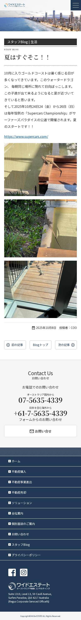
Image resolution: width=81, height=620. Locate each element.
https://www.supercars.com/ (26, 136)
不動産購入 (19, 471)
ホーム (16, 461)
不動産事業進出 (22, 482)
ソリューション (22, 503)
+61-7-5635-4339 (40, 413)
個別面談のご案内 (23, 524)
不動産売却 (19, 492)
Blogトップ (40, 345)
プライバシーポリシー (26, 555)
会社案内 (17, 513)
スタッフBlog (21, 544)
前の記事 (17, 345)
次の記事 (64, 345)
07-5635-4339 (40, 400)
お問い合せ (43, 431)
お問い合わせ (20, 534)
